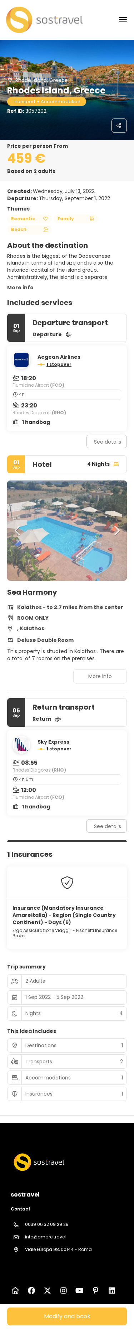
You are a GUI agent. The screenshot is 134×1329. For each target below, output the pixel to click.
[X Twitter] (47, 1291)
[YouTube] (79, 1291)
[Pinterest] (95, 1291)
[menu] (122, 19)
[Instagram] (63, 1291)
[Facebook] (31, 1291)
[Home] (15, 1291)
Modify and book (67, 1316)
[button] (18, 530)
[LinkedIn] (111, 1291)
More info (20, 287)
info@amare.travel (45, 1237)
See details (107, 441)
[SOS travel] (38, 1162)
